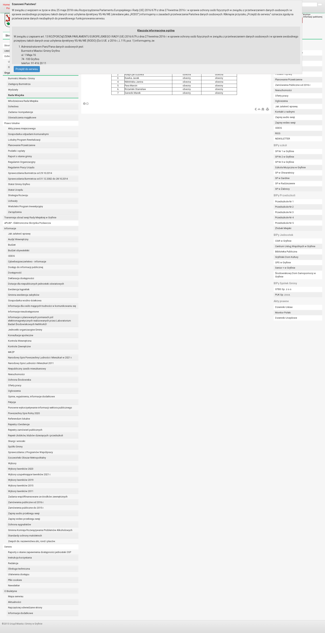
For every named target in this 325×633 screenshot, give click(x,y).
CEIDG (11, 255)
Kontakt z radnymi (285, 111)
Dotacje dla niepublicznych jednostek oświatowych (36, 283)
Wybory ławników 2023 (20, 468)
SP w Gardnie (282, 178)
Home (6, 4)
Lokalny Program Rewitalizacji (24, 139)
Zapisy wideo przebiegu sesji (24, 518)
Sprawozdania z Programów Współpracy (30, 452)
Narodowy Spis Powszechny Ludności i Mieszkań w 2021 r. (40, 357)
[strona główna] (262, 109)
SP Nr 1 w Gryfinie (284, 151)
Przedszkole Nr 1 (284, 201)
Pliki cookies (15, 580)
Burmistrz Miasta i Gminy (21, 78)
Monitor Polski (283, 312)
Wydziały (13, 89)
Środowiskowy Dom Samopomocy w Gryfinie (295, 275)
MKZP (11, 352)
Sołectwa (13, 106)
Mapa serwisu (15, 596)
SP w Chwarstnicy (284, 172)
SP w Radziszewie (285, 183)
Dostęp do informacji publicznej (25, 267)
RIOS (277, 133)
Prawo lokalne (12, 123)
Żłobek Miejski (283, 228)
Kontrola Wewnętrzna (19, 340)
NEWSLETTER (282, 138)
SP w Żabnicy (282, 188)
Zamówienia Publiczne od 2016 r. (293, 85)
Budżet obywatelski (18, 250)
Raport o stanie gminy (20, 156)
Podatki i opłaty (16, 150)
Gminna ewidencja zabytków (23, 294)
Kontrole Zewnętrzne (19, 346)
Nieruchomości (16, 374)
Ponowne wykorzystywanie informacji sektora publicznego (40, 407)
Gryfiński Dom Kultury (286, 257)
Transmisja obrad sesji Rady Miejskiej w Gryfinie (30, 217)
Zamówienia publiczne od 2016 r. (26, 502)
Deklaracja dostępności (21, 278)
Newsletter (14, 585)
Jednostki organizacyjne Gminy (25, 329)
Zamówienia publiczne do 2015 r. (26, 507)
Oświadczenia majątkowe (22, 117)
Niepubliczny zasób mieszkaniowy (27, 368)
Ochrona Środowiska (19, 379)
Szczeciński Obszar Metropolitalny (27, 457)
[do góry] (259, 109)
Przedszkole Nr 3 (284, 212)
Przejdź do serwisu (27, 69)
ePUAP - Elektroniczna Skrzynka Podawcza (27, 223)
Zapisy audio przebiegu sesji (23, 513)
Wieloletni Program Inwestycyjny (25, 206)
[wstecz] (255, 109)
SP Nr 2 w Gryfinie (284, 156)
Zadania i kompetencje (20, 112)
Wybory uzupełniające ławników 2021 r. (29, 474)
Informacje (10, 228)
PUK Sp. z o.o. (282, 294)
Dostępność (15, 272)
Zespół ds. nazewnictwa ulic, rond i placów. (31, 541)
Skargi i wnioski (16, 441)
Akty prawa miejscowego (22, 128)
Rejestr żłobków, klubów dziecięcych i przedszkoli (35, 435)
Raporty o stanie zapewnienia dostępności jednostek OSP (39, 552)
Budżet (12, 244)
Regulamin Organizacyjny (21, 162)
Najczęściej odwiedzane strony (25, 607)
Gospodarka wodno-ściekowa (24, 300)
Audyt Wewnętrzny (18, 239)
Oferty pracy (14, 385)
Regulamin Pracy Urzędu (21, 167)
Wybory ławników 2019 (20, 479)
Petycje (12, 402)
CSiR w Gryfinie (283, 240)
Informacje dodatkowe (20, 613)
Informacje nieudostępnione (23, 311)
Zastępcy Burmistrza (19, 84)
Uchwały (12, 201)
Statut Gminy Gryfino (19, 184)
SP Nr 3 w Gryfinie (284, 162)
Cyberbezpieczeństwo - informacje (27, 261)
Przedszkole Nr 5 (284, 223)
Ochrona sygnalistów (19, 524)
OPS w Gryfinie (283, 262)
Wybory (12, 463)
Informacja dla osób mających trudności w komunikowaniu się (42, 306)
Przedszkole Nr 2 (284, 206)
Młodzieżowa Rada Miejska (23, 101)
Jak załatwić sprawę (19, 233)
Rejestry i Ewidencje (19, 424)
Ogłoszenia (14, 390)
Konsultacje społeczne (20, 335)
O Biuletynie (10, 591)
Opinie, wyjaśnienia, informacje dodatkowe (31, 396)
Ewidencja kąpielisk (19, 289)
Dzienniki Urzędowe (286, 317)
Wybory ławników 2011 (20, 491)
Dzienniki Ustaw (284, 307)
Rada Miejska (16, 95)
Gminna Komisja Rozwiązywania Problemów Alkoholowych (40, 530)
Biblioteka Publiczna (286, 251)
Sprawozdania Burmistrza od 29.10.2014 (30, 173)
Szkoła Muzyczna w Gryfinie (290, 167)
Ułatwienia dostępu (18, 574)
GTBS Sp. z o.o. (283, 289)
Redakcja (13, 563)
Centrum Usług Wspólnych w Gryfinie (295, 246)
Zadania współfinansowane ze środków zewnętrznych (38, 496)
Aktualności (14, 602)
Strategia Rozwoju (18, 195)
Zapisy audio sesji (285, 117)
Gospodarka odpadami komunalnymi (28, 134)
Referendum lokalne (19, 418)
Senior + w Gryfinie (285, 267)
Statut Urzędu (15, 189)
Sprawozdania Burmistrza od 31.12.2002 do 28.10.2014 (38, 178)
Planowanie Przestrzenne (21, 145)
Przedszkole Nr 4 (284, 217)
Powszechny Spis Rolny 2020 (24, 413)
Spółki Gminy (15, 446)
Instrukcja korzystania (20, 557)
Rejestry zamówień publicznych (25, 429)
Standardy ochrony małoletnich (25, 535)
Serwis (8, 546)
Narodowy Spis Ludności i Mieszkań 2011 (31, 363)
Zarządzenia (15, 212)
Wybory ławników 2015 (20, 485)
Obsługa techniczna (19, 568)
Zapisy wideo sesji (285, 122)
